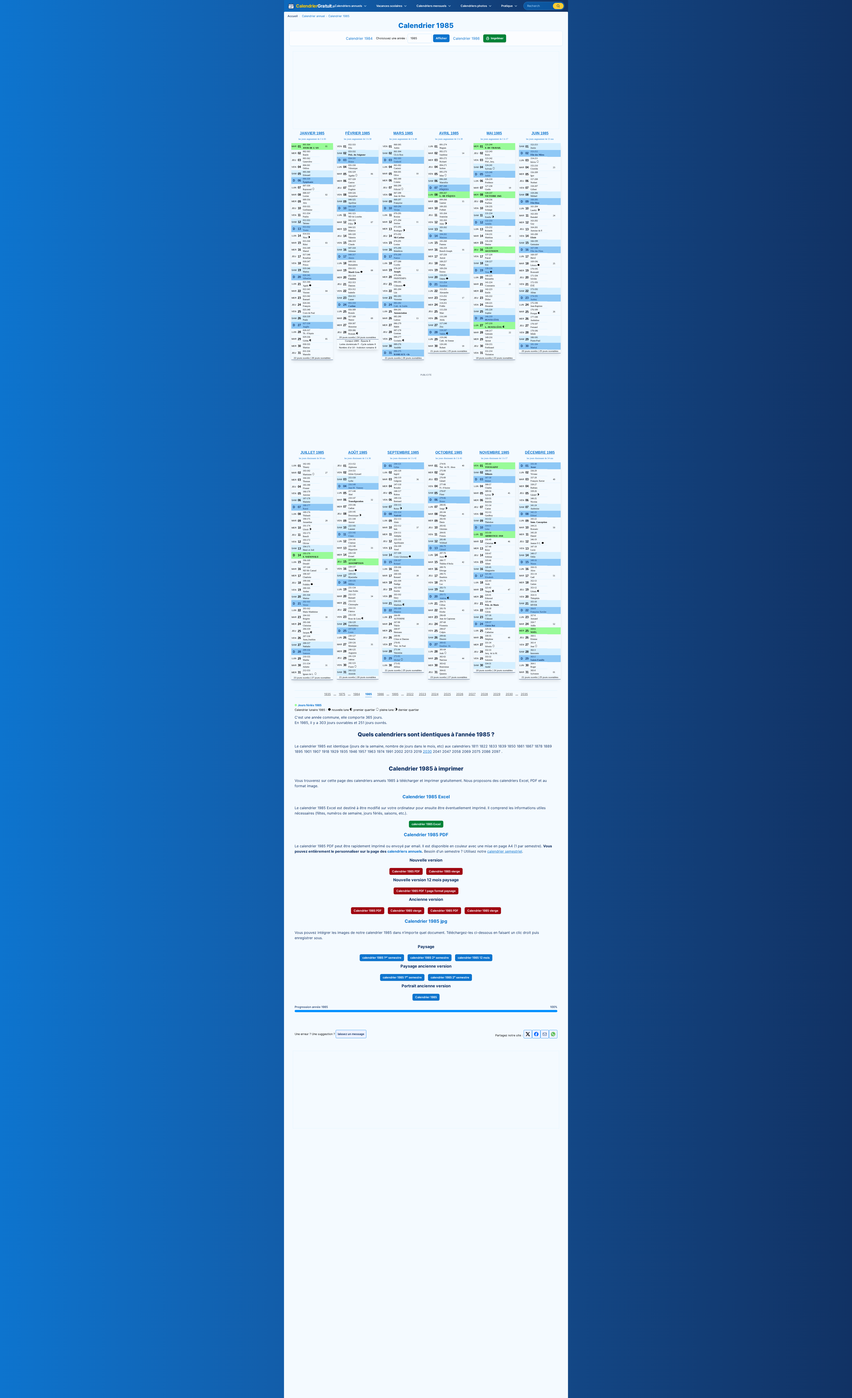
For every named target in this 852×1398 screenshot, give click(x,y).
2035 (524, 694)
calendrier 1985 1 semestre (381, 958)
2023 (422, 694)
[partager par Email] (544, 1035)
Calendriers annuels (348, 6)
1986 (380, 694)
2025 (447, 694)
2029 (496, 694)
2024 (434, 694)
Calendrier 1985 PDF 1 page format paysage (426, 891)
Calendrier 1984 (359, 38)
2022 (410, 694)
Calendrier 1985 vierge (444, 871)
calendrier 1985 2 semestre (429, 958)
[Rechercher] (558, 6)
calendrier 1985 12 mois (474, 957)
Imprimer (497, 38)
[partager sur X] (528, 1034)
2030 (509, 694)
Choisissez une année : (392, 38)
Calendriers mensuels (431, 6)
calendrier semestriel (504, 851)
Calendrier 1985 (426, 997)
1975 (342, 694)
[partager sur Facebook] (536, 1034)
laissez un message (351, 1034)
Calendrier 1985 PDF (406, 871)
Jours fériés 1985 (309, 705)
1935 (327, 694)
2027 (472, 694)
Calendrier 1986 (466, 38)
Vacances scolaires (389, 6)
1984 (356, 694)
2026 (459, 694)
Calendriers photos (474, 6)
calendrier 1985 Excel (426, 824)
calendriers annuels (404, 851)
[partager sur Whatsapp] (553, 1034)
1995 (395, 694)
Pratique (507, 6)
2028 (484, 694)
